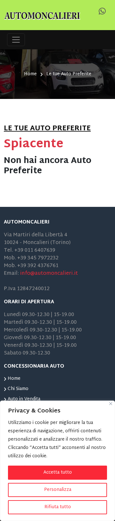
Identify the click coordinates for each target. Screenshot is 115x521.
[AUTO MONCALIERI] (42, 15)
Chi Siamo (18, 389)
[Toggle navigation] (16, 39)
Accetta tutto (57, 472)
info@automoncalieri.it (49, 273)
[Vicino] (110, 403)
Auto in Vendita (24, 399)
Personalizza (57, 490)
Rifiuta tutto (57, 507)
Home (30, 74)
